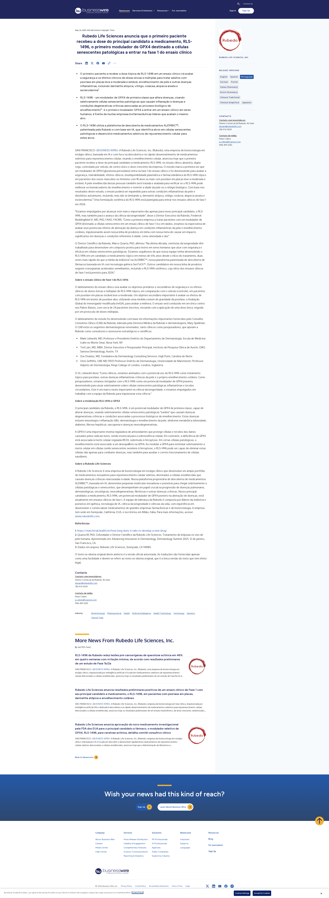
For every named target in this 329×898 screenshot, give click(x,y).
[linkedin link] (213, 886)
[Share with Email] (103, 63)
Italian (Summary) (229, 87)
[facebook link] (225, 886)
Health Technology (162, 613)
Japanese (246, 102)
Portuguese (247, 77)
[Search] (238, 4)
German (224, 82)
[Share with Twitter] (92, 63)
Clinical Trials (97, 617)
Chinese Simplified (229, 102)
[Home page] (92, 11)
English (223, 77)
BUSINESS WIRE (107, 150)
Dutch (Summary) (228, 92)
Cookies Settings (242, 893)
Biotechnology (98, 613)
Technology (178, 613)
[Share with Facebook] (98, 63)
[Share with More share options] (115, 63)
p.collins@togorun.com (86, 600)
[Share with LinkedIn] (86, 63)
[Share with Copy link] (109, 63)
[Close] (321, 893)
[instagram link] (232, 886)
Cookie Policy (137, 893)
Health (127, 613)
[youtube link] (219, 886)
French (234, 82)
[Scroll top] (319, 821)
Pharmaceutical (114, 613)
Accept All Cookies (262, 893)
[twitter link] (207, 886)
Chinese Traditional (230, 97)
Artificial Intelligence (141, 613)
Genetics (191, 613)
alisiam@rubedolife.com (86, 583)
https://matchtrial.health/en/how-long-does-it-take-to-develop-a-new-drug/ (122, 530)
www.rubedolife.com (87, 516)
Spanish (234, 77)
